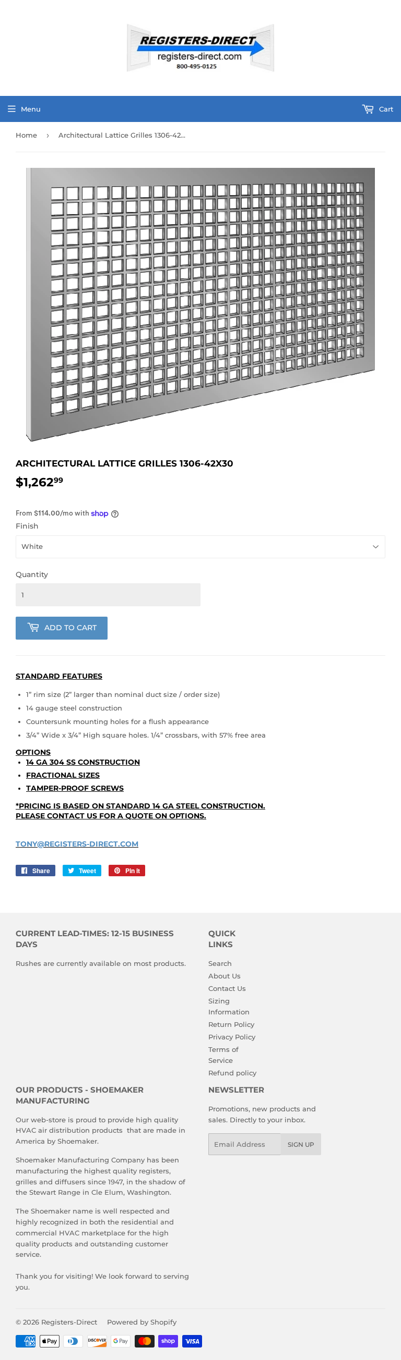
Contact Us (227, 988)
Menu (31, 109)
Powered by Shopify (141, 1322)
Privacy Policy (231, 1037)
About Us (224, 976)
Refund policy (232, 1073)
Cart (385, 109)
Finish (27, 526)
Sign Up (301, 1144)
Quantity (32, 574)
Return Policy (231, 1024)
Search (220, 963)
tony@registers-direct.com (77, 844)
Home (26, 135)
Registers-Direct (69, 1322)
